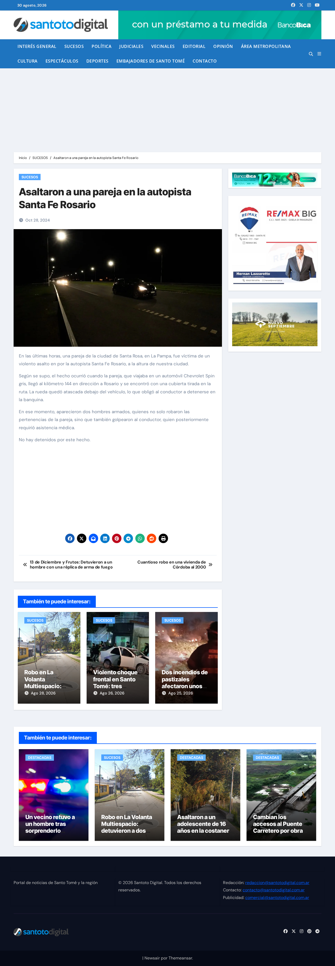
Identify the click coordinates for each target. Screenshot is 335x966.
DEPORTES (97, 61)
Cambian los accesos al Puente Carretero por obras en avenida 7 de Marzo (279, 831)
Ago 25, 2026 (180, 693)
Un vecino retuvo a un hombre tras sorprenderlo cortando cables (50, 827)
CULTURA (28, 61)
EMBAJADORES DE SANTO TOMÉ (150, 61)
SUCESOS (74, 46)
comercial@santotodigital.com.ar (277, 897)
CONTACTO (205, 61)
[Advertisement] (167, 107)
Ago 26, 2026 (112, 693)
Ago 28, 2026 (43, 693)
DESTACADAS (39, 757)
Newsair (152, 958)
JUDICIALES (131, 46)
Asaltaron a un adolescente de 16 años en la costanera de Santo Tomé (204, 827)
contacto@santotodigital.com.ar (274, 890)
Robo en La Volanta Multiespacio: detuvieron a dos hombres (46, 686)
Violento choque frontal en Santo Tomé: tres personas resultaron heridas (117, 686)
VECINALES (163, 46)
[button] (319, 53)
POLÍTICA (101, 46)
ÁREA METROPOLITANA (266, 46)
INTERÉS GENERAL (37, 46)
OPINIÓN (223, 46)
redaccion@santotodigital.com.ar (277, 882)
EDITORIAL (194, 46)
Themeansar (180, 958)
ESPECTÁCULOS (62, 61)
